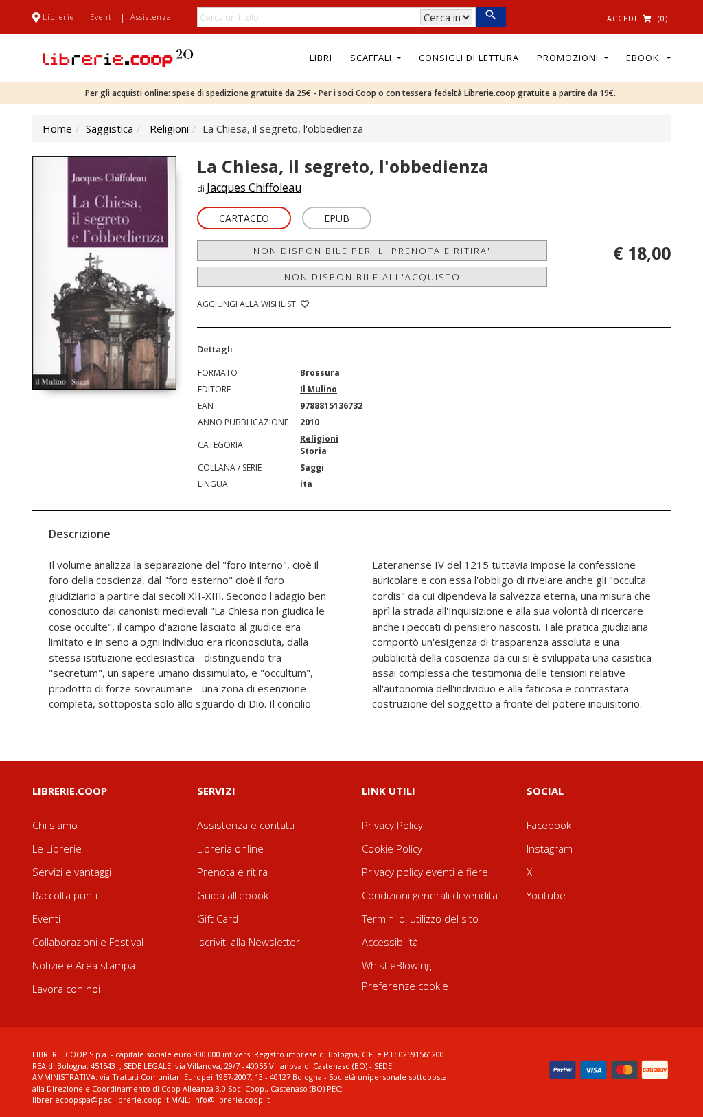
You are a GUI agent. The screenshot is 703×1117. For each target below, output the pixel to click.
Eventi (102, 17)
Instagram (550, 848)
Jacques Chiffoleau (254, 187)
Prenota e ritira (232, 872)
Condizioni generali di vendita (430, 895)
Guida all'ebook (232, 895)
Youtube (546, 895)
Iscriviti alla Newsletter (248, 942)
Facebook (549, 825)
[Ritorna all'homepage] (118, 57)
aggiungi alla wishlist (247, 304)
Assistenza (151, 17)
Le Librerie (57, 848)
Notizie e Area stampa (83, 965)
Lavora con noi (66, 988)
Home (57, 128)
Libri (321, 58)
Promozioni (569, 58)
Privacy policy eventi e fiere (425, 872)
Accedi (622, 18)
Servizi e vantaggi (71, 872)
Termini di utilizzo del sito (420, 918)
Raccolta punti (64, 895)
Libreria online (230, 848)
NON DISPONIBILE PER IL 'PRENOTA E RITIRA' (372, 251)
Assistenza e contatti (246, 825)
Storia (313, 451)
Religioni (169, 128)
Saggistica (109, 128)
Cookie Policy (392, 848)
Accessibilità (390, 942)
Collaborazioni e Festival (87, 942)
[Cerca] (490, 17)
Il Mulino (318, 389)
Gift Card (217, 918)
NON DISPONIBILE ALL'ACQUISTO (372, 277)
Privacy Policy (392, 825)
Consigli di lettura (469, 58)
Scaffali (372, 58)
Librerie (58, 17)
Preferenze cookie (405, 986)
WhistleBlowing (396, 965)
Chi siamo (55, 825)
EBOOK (645, 58)
